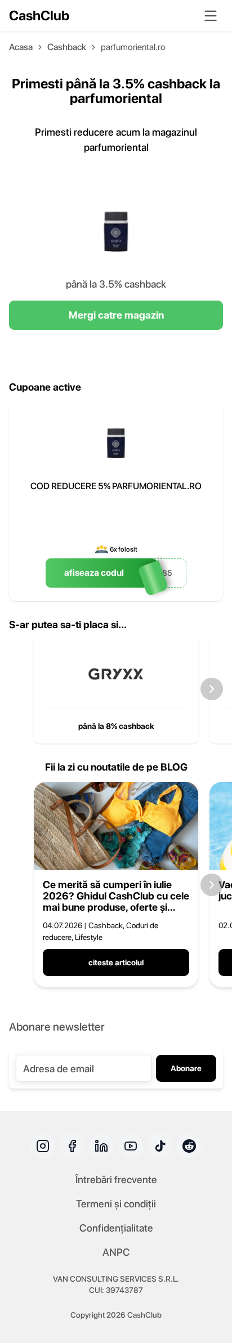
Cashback (66, 47)
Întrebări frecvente (116, 1179)
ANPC (116, 1252)
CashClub (39, 15)
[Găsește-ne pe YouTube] (130, 1146)
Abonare (186, 1068)
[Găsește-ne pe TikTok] (160, 1146)
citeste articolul (116, 962)
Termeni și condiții (116, 1204)
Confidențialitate (116, 1228)
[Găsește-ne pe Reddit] (189, 1146)
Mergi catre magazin (116, 315)
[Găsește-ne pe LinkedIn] (101, 1146)
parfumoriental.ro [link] (133, 47)
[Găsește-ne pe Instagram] (42, 1146)
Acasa (21, 47)
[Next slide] (211, 689)
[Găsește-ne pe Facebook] (72, 1146)
